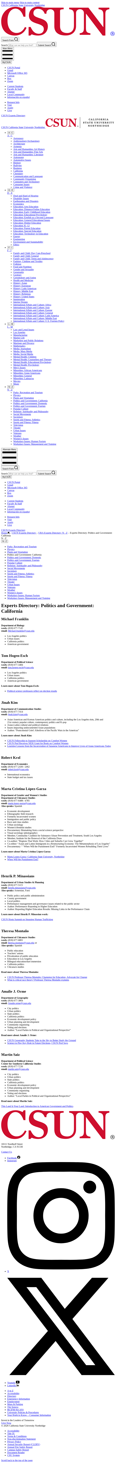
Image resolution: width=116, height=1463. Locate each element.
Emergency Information (18, 1399)
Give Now (6, 1423)
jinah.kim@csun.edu (18, 714)
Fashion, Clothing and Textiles (27, 261)
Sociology (18, 417)
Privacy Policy (14, 1441)
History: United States (23, 296)
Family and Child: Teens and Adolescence (33, 258)
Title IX (11, 1433)
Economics (18, 204)
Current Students (15, 86)
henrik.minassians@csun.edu (22, 887)
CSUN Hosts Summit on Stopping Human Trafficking (27, 919)
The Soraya (12, 1407)
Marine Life (19, 338)
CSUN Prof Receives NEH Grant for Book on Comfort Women (37, 743)
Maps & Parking (15, 1404)
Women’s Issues (21, 438)
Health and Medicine (23, 280)
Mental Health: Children (24, 356)
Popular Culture (20, 409)
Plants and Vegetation (23, 398)
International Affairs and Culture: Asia (31, 307)
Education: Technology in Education (30, 233)
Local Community (16, 94)
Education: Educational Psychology (30, 214)
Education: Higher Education (27, 223)
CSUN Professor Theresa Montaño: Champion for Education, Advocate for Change (47, 977)
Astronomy (18, 157)
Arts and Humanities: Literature (28, 154)
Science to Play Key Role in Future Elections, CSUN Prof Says (37, 1043)
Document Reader (16, 1452)
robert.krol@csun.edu (18, 769)
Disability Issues (21, 198)
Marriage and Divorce (23, 343)
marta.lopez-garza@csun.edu (22, 803)
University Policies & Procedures (23, 1412)
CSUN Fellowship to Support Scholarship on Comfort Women (37, 740)
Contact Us (6, 1152)
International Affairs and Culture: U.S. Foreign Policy (38, 321)
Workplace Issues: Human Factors (29, 441)
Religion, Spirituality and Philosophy (30, 411)
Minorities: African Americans (27, 370)
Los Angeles (19, 332)
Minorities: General (22, 375)
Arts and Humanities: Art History (29, 149)
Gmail (10, 70)
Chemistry (18, 173)
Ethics (16, 244)
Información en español (18, 97)
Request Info (13, 102)
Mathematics (19, 346)
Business (17, 168)
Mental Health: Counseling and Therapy (32, 359)
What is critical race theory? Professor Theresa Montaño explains (38, 980)
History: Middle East (23, 291)
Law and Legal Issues (23, 329)
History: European (22, 285)
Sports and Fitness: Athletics (26, 419)
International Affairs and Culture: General (33, 313)
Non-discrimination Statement (21, 1439)
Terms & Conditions (17, 1436)
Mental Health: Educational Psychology (32, 362)
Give (9, 110)
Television (18, 425)
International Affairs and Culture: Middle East (35, 318)
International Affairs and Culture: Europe (32, 310)
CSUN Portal (13, 67)
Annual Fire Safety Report (19, 1447)
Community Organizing (24, 179)
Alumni (10, 91)
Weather (17, 436)
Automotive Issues (22, 160)
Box (9, 78)
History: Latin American (24, 288)
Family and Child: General (26, 256)
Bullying (17, 165)
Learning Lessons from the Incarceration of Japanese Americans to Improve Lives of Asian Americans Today (59, 746)
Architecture (19, 143)
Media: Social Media (23, 354)
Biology (17, 162)
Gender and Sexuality (23, 269)
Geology (17, 275)
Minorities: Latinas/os (23, 378)
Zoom (10, 81)
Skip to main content (29, 2)
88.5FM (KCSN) (15, 1409)
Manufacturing (20, 335)
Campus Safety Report (18, 1450)
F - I (10, 247)
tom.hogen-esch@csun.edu (21, 667)
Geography (18, 272)
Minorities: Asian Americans (26, 373)
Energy (16, 236)
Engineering (19, 239)
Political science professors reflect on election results (32, 691)
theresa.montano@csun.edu (21, 943)
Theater (17, 428)
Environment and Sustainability (28, 242)
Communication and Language (28, 176)
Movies (16, 381)
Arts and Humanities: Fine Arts (28, 152)
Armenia (17, 146)
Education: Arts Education (25, 206)
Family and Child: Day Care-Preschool (31, 253)
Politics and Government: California (30, 400)
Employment (13, 1401)
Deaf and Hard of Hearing (25, 195)
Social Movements (22, 414)
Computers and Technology (26, 181)
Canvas (10, 75)
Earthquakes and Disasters (25, 201)
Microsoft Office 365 (17, 73)
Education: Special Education (27, 231)
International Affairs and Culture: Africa (32, 304)
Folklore (17, 264)
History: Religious (22, 294)
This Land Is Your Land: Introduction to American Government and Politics (37, 1106)
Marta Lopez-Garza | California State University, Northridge (35, 856)
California (18, 171)
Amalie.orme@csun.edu (19, 1003)
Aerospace (18, 138)
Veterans (17, 433)
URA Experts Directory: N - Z (53, 533)
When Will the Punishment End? (22, 859)
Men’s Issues (19, 367)
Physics (17, 395)
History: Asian (20, 283)
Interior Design (20, 302)
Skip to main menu (10, 2)
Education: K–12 (21, 225)
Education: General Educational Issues (31, 220)
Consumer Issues (21, 184)
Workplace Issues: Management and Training (34, 444)
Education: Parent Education (26, 228)
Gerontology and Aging (24, 277)
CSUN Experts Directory (13, 115)
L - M (10, 324)
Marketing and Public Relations (28, 340)
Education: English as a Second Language (33, 217)
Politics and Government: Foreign (29, 406)
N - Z (10, 387)
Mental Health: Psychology (26, 365)
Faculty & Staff (14, 89)
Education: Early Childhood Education (31, 212)
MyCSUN (6, 62)
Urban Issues (19, 430)
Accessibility (13, 1393)
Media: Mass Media (22, 351)
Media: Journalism (22, 348)
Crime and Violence (22, 187)
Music (16, 384)
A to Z (10, 1390)
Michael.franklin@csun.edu (21, 631)
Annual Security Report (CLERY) (23, 1444)
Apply (10, 107)
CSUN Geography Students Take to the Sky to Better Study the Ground (41, 1040)
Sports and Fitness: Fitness (26, 422)
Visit (9, 105)
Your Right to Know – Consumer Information (29, 1415)
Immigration (19, 299)
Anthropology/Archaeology (26, 141)
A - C (10, 133)
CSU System (13, 1455)
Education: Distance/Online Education (31, 209)
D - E (10, 190)
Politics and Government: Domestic (30, 403)
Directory (11, 1396)
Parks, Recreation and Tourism (28, 392)
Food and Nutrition (22, 266)
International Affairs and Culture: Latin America (36, 315)
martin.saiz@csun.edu (18, 1069)
